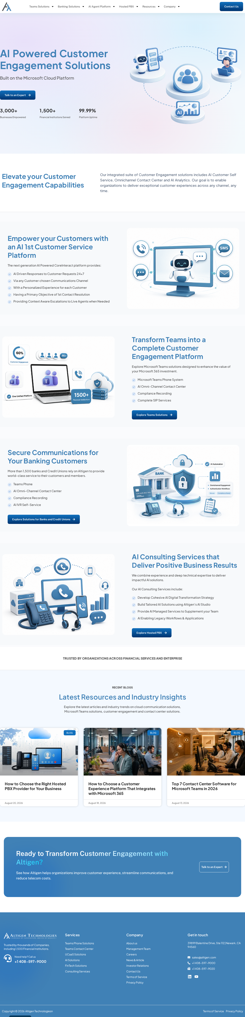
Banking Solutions (69, 6)
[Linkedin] (189, 976)
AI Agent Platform (99, 6)
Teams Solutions (39, 6)
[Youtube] (196, 976)
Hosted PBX (126, 6)
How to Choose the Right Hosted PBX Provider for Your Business (35, 786)
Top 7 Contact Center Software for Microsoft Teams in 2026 (204, 786)
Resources (148, 6)
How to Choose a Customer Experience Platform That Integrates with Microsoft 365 (122, 788)
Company (170, 6)
